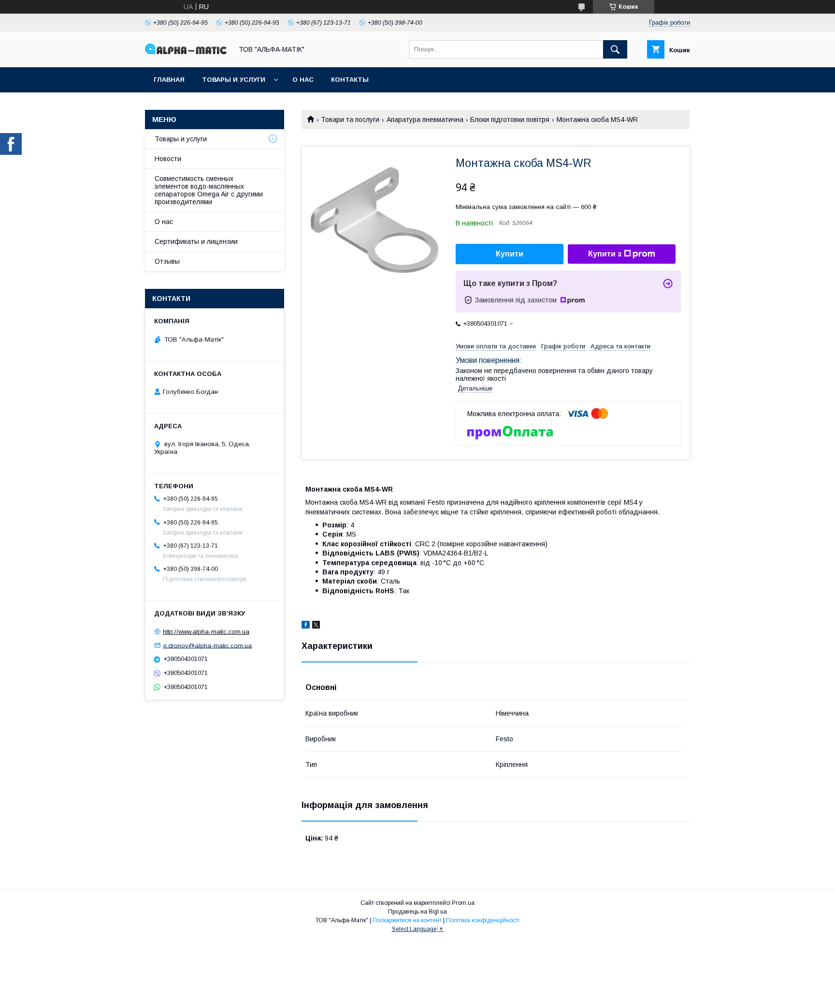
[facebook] (306, 626)
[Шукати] (615, 49)
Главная (169, 79)
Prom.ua (463, 903)
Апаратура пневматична (425, 119)
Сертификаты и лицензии (196, 241)
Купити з (604, 254)
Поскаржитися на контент (407, 920)
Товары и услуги (233, 79)
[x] (316, 626)
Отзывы (167, 261)
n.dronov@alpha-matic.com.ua (207, 645)
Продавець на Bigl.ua (417, 911)
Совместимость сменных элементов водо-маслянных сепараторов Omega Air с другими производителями (209, 190)
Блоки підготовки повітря (509, 119)
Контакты (350, 79)
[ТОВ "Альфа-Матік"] (186, 52)
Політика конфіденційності (482, 920)
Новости (168, 159)
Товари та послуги (350, 119)
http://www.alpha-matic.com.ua (206, 631)
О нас (303, 79)
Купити (509, 254)
